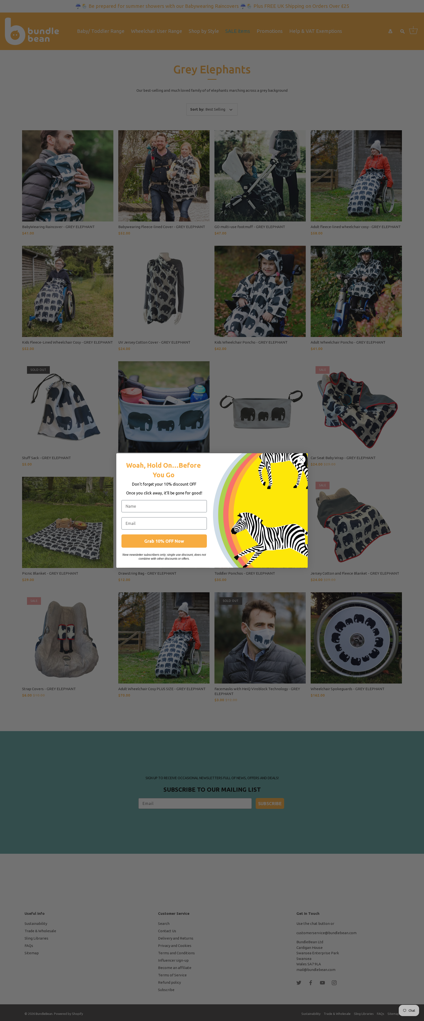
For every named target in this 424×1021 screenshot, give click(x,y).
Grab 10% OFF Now (164, 541)
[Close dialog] (301, 459)
